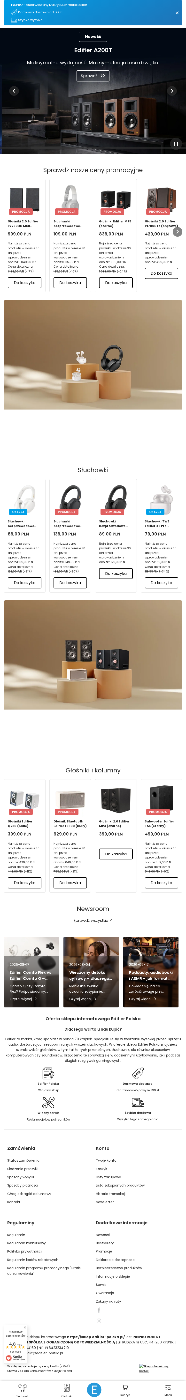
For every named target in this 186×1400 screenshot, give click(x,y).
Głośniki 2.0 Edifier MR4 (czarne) (114, 823)
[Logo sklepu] (94, 1390)
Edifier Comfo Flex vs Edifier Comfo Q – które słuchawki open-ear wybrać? (30, 976)
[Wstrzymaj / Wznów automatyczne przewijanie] (176, 144)
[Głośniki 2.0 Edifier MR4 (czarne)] (116, 800)
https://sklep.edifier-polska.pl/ (96, 1336)
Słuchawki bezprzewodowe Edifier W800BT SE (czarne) (114, 523)
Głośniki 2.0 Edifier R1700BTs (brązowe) (161, 223)
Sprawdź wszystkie (89, 442)
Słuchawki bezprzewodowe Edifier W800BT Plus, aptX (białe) (70, 223)
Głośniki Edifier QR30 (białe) (20, 823)
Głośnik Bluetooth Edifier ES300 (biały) (70, 823)
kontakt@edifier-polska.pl (41, 1353)
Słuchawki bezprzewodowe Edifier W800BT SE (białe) (22, 523)
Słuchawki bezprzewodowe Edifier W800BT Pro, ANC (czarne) (70, 523)
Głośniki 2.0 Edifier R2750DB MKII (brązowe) (23, 223)
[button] (14, 91)
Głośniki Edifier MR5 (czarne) (115, 223)
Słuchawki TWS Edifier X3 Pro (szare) (157, 523)
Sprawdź (89, 76)
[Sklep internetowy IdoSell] (159, 1368)
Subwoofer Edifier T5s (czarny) (159, 823)
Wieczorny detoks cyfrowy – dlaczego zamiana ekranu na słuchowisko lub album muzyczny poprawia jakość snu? (91, 976)
